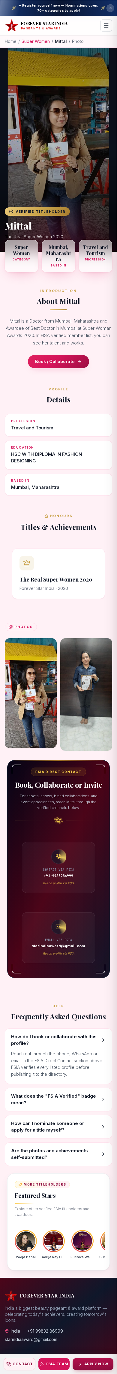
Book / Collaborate (55, 361)
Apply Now (96, 1364)
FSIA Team (57, 1364)
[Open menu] (106, 26)
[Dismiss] (110, 8)
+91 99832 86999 (45, 1330)
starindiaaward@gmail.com (31, 1339)
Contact (23, 1364)
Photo (78, 41)
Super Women (36, 41)
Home (10, 41)
